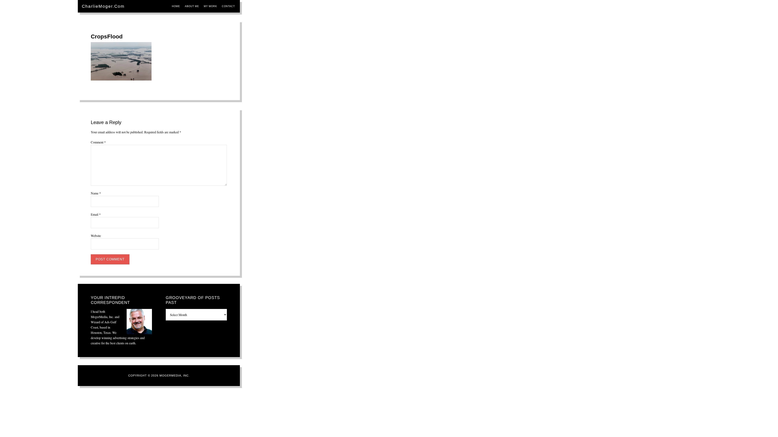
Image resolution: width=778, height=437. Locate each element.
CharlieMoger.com (103, 6)
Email (96, 214)
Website (96, 235)
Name (96, 193)
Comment (98, 142)
